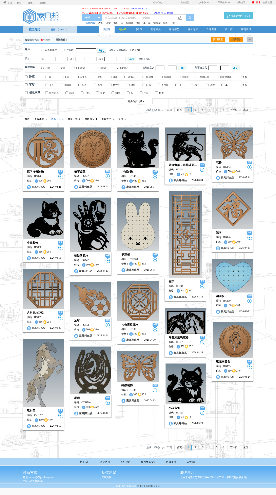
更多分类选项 (135, 101)
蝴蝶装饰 (127, 385)
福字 (219, 232)
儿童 (108, 23)
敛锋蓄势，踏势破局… (183, 165)
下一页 (233, 109)
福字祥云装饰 (35, 171)
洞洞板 (125, 254)
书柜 (115, 23)
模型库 (107, 29)
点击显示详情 (162, 10)
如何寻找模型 (148, 461)
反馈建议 (106, 477)
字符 (146, 92)
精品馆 (122, 29)
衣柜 (100, 23)
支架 (102, 92)
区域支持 (171, 461)
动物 (117, 92)
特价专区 (193, 29)
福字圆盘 (79, 171)
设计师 (229, 29)
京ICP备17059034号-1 (148, 486)
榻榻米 (129, 23)
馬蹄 (77, 398)
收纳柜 (185, 77)
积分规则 (125, 461)
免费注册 (267, 2)
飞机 (87, 92)
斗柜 (115, 77)
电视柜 (68, 85)
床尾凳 (149, 77)
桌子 (227, 85)
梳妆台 (132, 77)
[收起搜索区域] (250, 39)
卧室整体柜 (226, 77)
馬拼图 (31, 410)
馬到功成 (246, 29)
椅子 (197, 85)
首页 (179, 109)
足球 (77, 320)
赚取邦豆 (241, 2)
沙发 (212, 85)
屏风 (148, 85)
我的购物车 (241, 15)
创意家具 (156, 29)
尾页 (245, 109)
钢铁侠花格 (81, 255)
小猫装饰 (127, 171)
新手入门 (85, 461)
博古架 (157, 23)
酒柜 (138, 23)
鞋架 (100, 85)
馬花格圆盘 (223, 361)
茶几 (51, 85)
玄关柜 (165, 85)
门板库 (138, 29)
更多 (244, 77)
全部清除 (236, 39)
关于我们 (191, 461)
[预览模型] (60, 176)
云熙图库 (211, 29)
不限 (47, 68)
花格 (219, 162)
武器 (71, 92)
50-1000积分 (123, 68)
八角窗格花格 (35, 312)
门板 (173, 23)
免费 (62, 68)
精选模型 (174, 29)
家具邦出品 (51, 50)
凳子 (181, 85)
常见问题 (105, 461)
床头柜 (83, 77)
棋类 (161, 92)
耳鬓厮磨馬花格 (179, 337)
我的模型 (184, 2)
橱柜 (165, 23)
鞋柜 (84, 85)
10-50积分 (101, 68)
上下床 (65, 77)
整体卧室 (204, 77)
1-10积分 (80, 68)
